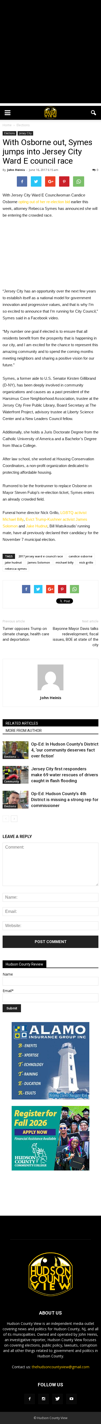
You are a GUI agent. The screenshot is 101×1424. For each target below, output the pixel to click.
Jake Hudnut (36, 526)
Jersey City (25, 133)
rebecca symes (16, 569)
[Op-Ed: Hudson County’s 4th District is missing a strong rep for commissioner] (15, 800)
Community (11, 781)
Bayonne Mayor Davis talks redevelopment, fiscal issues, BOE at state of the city (75, 636)
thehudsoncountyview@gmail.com (60, 1366)
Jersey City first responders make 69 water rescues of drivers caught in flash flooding (64, 774)
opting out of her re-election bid (44, 202)
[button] (93, 113)
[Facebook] (29, 1399)
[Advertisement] (50, 53)
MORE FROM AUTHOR (24, 731)
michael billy (65, 562)
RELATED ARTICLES (22, 723)
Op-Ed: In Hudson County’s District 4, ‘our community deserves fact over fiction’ (64, 749)
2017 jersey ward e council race (40, 556)
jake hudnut (13, 562)
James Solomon (38, 562)
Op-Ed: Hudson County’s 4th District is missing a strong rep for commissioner (64, 799)
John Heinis (16, 170)
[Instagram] (43, 1399)
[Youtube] (71, 1399)
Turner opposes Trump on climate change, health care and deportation (26, 634)
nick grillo (86, 562)
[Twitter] (57, 1399)
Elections (9, 133)
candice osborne (80, 556)
